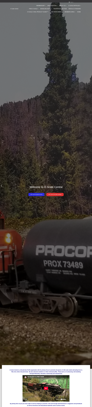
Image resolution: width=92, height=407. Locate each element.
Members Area (70, 12)
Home (79, 12)
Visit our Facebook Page (36, 194)
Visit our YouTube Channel (55, 194)
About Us (62, 5)
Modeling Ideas (45, 8)
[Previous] (1, 186)
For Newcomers (56, 12)
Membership (40, 5)
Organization (52, 5)
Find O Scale (33, 8)
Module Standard (75, 8)
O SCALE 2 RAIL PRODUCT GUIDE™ (37, 12)
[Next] (90, 186)
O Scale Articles (74, 5)
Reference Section (60, 8)
